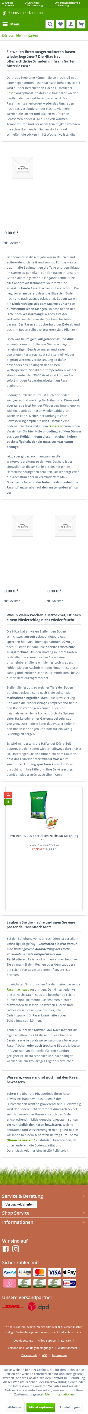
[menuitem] (11, 24)
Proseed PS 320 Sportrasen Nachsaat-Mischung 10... (44, 838)
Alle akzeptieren (41, 1407)
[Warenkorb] (81, 24)
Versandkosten (73, 1327)
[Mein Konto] (70, 24)
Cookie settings (23, 1340)
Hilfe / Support (47, 1340)
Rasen (11, 93)
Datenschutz (29, 1355)
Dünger (54, 426)
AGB (44, 1355)
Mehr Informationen (59, 1394)
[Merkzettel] (60, 24)
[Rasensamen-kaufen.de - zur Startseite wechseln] (23, 14)
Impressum (59, 1355)
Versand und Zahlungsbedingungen (30, 1348)
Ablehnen (15, 1407)
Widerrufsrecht (67, 1348)
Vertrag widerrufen (20, 1204)
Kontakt (66, 1340)
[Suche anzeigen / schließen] (49, 24)
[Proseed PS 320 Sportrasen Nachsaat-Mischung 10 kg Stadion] (44, 810)
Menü (15, 24)
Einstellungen (70, 1407)
